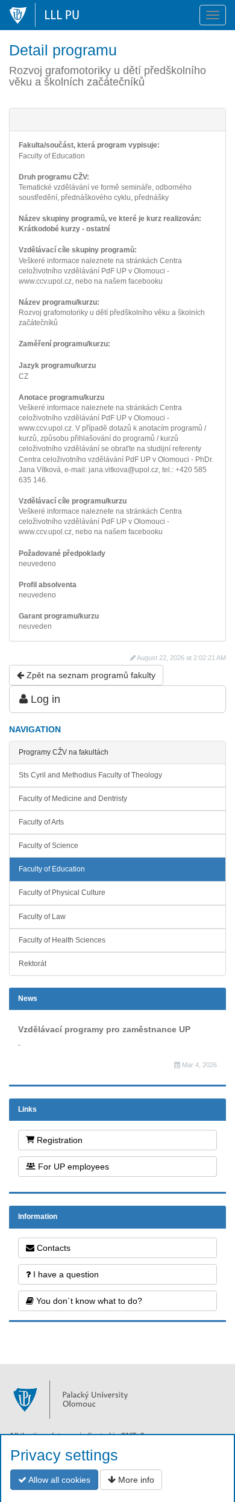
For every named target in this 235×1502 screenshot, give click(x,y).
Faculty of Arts (41, 822)
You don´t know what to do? (88, 1301)
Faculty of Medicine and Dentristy (73, 798)
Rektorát (32, 963)
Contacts (52, 1248)
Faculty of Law (42, 916)
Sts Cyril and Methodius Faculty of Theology (90, 775)
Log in (44, 699)
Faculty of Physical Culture (62, 892)
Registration (58, 1140)
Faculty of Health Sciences (62, 940)
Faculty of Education (52, 869)
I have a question (65, 1274)
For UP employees (72, 1166)
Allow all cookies (58, 1480)
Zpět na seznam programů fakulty (89, 675)
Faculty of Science (48, 845)
